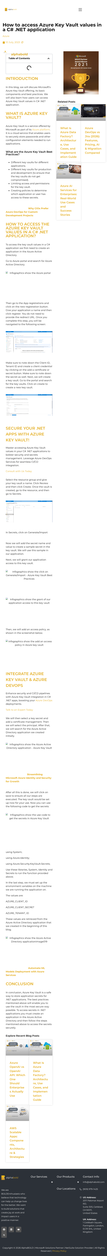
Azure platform (41, 129)
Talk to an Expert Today (19, 709)
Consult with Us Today (19, 471)
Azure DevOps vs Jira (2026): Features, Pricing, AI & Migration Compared (93, 140)
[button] (48, 58)
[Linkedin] (11, 1229)
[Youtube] (18, 1229)
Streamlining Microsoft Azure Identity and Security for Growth (28, 778)
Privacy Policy (59, 1251)
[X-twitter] (4, 1235)
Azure (6, 36)
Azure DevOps (43, 700)
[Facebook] (4, 1229)
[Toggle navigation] (53, 10)
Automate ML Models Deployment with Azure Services (25, 972)
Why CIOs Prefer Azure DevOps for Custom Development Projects (27, 212)
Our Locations (66, 1188)
